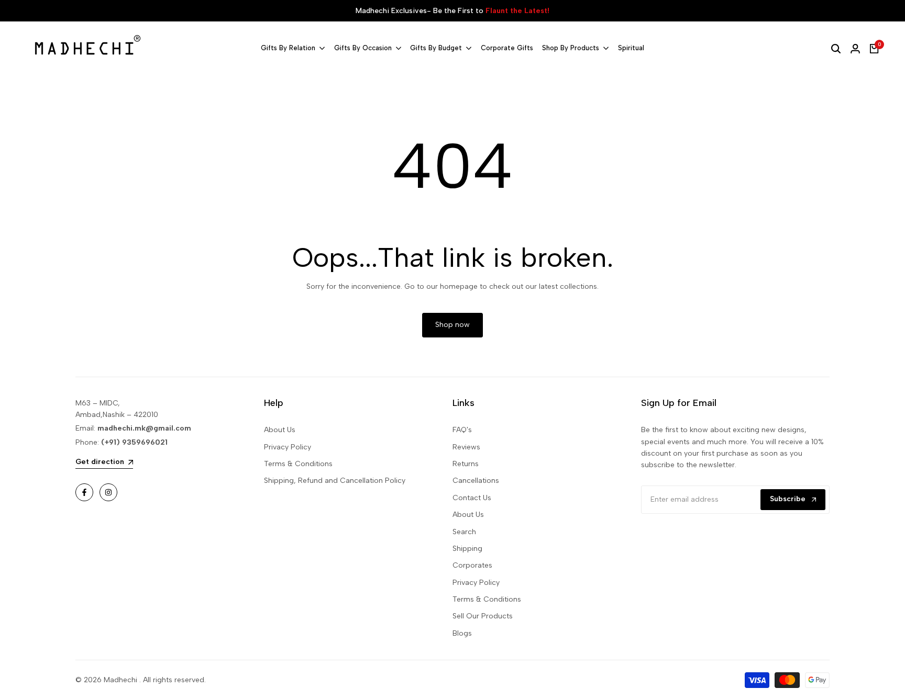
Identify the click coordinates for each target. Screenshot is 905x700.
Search (464, 531)
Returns (465, 463)
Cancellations (475, 480)
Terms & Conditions (298, 463)
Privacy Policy (287, 447)
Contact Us (471, 497)
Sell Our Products (482, 616)
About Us (279, 429)
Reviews (466, 447)
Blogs (462, 633)
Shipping (467, 548)
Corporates (472, 565)
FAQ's (462, 429)
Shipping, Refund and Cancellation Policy (334, 480)
